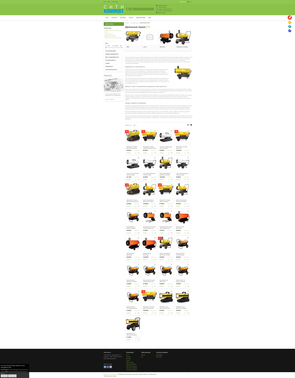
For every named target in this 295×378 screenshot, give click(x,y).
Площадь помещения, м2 (111, 54)
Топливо (107, 63)
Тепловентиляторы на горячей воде (112, 37)
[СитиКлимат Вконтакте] (105, 367)
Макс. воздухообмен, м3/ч (112, 57)
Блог (189, 1)
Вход (109, 1)
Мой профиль (159, 355)
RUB (104, 1)
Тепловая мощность (110, 60)
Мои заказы (159, 356)
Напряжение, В (109, 66)
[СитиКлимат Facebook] (108, 367)
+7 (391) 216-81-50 (161, 7)
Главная (127, 23)
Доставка (123, 17)
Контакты (114, 17)
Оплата (131, 17)
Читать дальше (109, 99)
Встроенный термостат (111, 69)
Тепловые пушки (107, 28)
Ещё (149, 17)
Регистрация (115, 1)
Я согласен (4, 376)
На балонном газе (108, 34)
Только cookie (12, 376)
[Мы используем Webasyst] (189, 374)
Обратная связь (160, 12)
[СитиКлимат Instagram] (110, 367)
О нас (106, 17)
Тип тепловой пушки (110, 51)
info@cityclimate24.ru (161, 5)
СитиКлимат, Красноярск (111, 374)
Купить (129, 153)
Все (134, 125)
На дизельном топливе (109, 36)
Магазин (183, 1)
